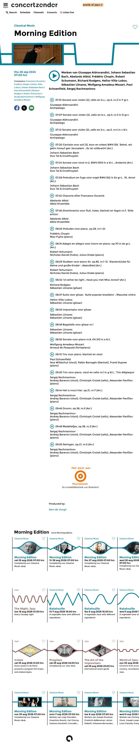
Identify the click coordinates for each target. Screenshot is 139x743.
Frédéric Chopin (21, 84)
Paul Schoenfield (22, 90)
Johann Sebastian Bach (32, 87)
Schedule (25, 12)
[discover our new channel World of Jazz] (93, 5)
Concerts (52, 12)
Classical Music (24, 25)
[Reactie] (31, 108)
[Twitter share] (24, 108)
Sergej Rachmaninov (24, 96)
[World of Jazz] (93, 5)
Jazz (16, 590)
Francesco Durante (35, 81)
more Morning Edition (61, 533)
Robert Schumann (32, 93)
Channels (39, 12)
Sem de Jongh (58, 509)
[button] (54, 75)
